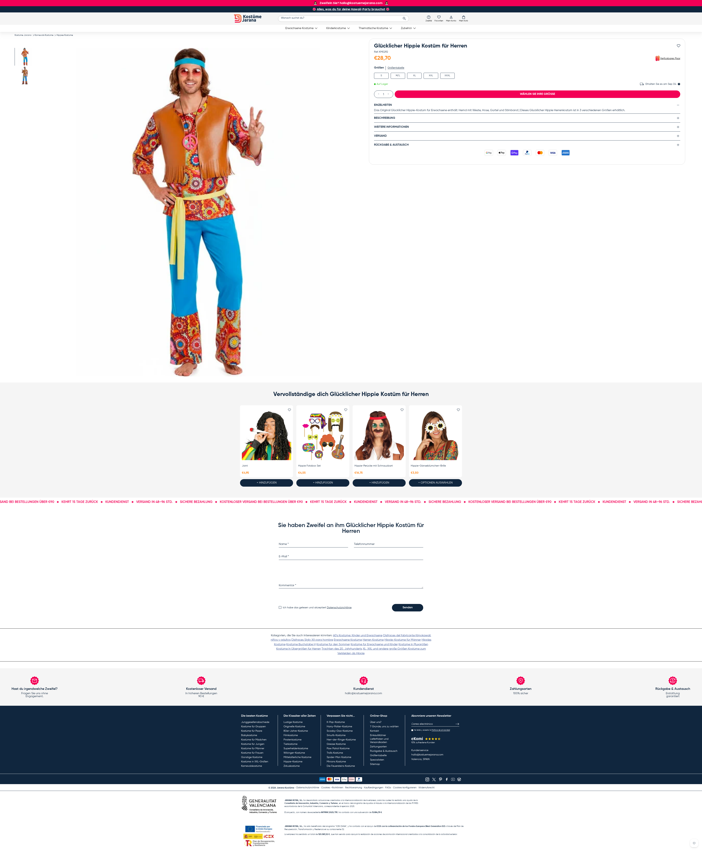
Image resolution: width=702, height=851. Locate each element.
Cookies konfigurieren (404, 787)
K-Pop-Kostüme (336, 722)
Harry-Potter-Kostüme (339, 726)
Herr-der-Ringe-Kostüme (341, 739)
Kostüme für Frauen (252, 753)
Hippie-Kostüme (293, 761)
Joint (245, 466)
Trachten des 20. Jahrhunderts (342, 648)
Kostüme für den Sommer (333, 644)
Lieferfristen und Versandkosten (379, 741)
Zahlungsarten (378, 746)
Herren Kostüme (373, 639)
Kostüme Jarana (23, 35)
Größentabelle (396, 68)
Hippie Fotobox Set (309, 466)
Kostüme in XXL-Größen (254, 761)
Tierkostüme (290, 744)
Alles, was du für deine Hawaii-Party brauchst (351, 9)
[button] (463, 18)
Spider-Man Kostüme (339, 757)
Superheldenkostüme (296, 748)
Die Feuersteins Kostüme (341, 766)
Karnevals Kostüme (44, 35)
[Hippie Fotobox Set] (323, 435)
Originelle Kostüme (294, 726)
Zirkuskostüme (292, 766)
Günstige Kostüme (251, 757)
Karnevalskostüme (251, 766)
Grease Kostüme (336, 744)
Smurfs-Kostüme (336, 735)
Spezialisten (377, 760)
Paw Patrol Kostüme (338, 748)
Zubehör (406, 28)
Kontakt (374, 731)
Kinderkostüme (336, 28)
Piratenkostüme (292, 739)
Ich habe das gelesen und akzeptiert (317, 607)
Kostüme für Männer (252, 748)
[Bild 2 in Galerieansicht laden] (25, 75)
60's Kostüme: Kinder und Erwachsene (357, 635)
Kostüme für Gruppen (253, 726)
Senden (408, 607)
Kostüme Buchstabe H (301, 644)
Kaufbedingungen (373, 787)
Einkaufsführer (378, 735)
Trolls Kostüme (335, 753)
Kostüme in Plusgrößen (413, 644)
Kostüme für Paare (251, 731)
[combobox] (343, 19)
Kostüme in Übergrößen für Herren (298, 648)
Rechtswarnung (353, 787)
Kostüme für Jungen (252, 744)
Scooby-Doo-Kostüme (340, 731)
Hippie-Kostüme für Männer (402, 639)
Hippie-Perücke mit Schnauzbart (373, 466)
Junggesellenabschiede (255, 722)
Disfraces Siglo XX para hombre (312, 639)
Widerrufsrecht (426, 787)
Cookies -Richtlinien (332, 787)
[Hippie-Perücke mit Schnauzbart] (379, 435)
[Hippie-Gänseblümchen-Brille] (435, 435)
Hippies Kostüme (64, 35)
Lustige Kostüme (293, 722)
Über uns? (375, 722)
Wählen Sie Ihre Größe (537, 93)
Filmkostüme (291, 735)
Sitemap (375, 764)
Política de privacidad (441, 730)
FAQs (388, 787)
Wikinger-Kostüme (294, 753)
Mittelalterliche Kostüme (297, 757)
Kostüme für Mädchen (254, 739)
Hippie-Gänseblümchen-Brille (428, 466)
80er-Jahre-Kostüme (296, 731)
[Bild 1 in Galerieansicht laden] (25, 57)
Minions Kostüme (336, 761)
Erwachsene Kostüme (299, 28)
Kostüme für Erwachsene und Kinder (374, 644)
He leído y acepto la (432, 730)
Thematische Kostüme (373, 28)
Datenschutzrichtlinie (339, 607)
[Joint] (266, 435)
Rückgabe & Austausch (383, 751)
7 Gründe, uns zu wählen (384, 726)
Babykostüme (249, 735)
